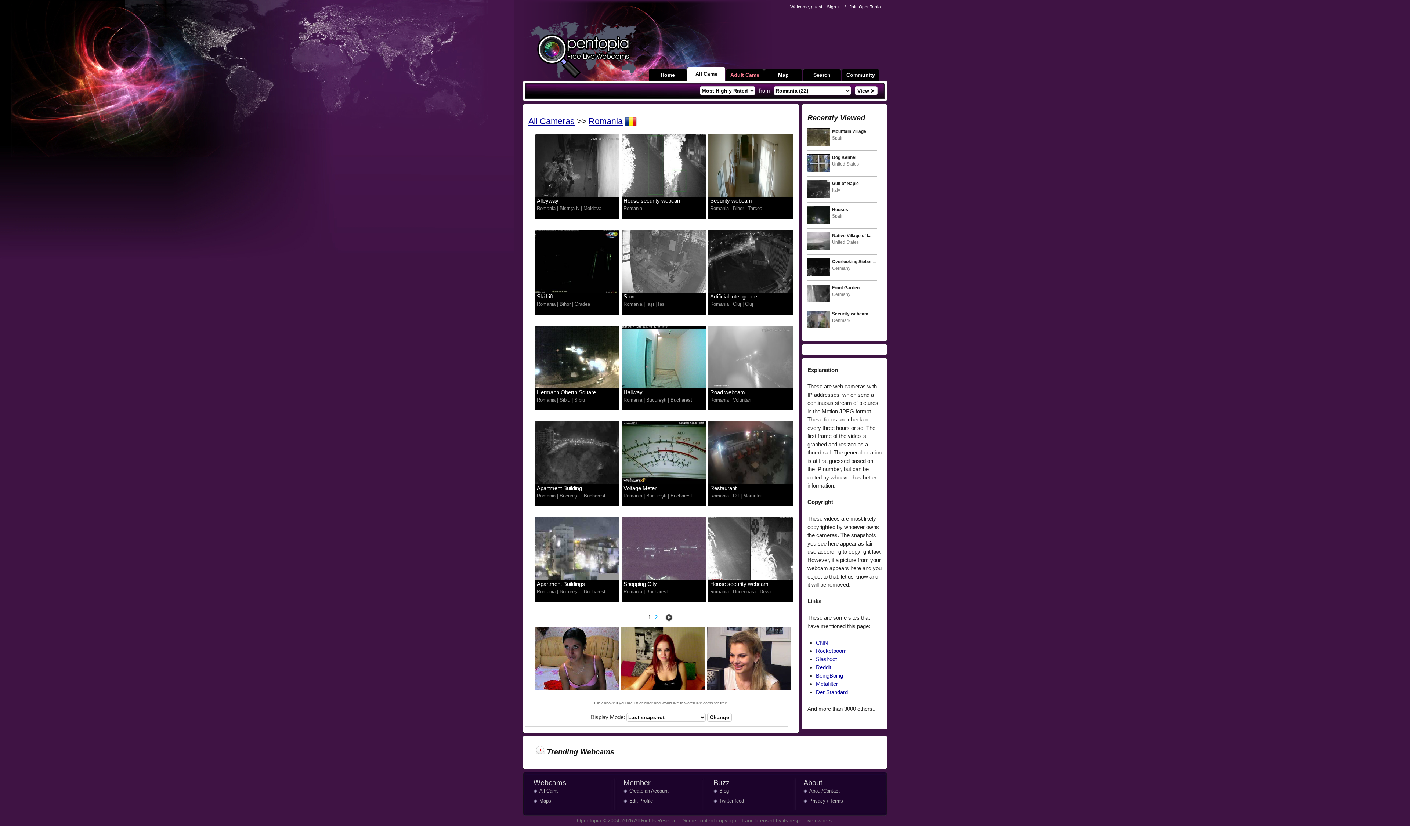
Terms (836, 801)
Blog (724, 791)
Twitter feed (731, 801)
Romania (606, 121)
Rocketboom (831, 651)
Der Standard (832, 692)
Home (668, 75)
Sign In (834, 7)
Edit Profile (641, 801)
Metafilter (827, 684)
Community (860, 75)
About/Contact (824, 791)
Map (783, 75)
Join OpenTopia (865, 7)
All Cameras (551, 121)
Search (822, 75)
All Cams (706, 74)
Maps (545, 801)
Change (719, 717)
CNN (822, 643)
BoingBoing (829, 676)
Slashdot (826, 659)
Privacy (817, 801)
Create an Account (649, 791)
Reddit (823, 667)
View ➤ (866, 91)
